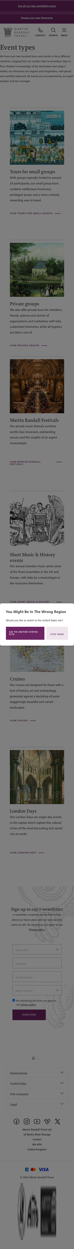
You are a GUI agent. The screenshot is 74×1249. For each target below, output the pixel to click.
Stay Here (57, 634)
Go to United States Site (23, 633)
